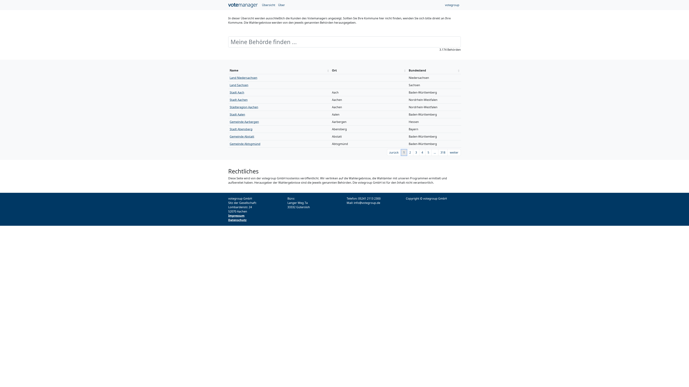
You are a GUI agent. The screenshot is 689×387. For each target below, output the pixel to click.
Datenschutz (237, 220)
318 (442, 152)
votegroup (452, 5)
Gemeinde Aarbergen (244, 122)
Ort (334, 70)
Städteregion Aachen (244, 107)
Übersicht (268, 5)
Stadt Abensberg (241, 129)
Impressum (236, 216)
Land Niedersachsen (243, 78)
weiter (454, 152)
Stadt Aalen (237, 114)
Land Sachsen (239, 85)
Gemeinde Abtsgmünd (245, 144)
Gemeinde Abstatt (242, 136)
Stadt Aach (237, 92)
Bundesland (417, 70)
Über (281, 5)
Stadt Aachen (239, 100)
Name (234, 70)
